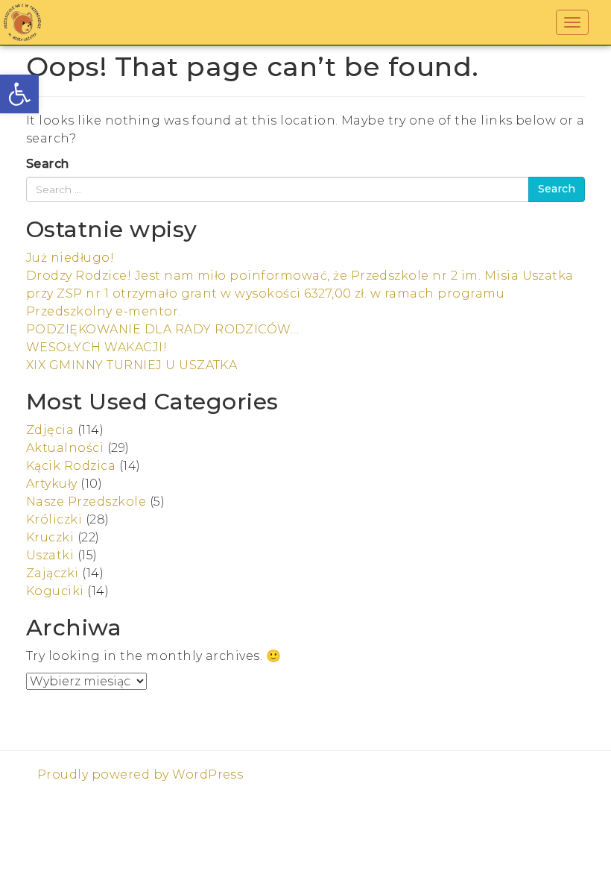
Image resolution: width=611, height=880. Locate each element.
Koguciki (55, 591)
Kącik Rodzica (70, 466)
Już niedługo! (70, 258)
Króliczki (54, 519)
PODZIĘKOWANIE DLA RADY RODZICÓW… (162, 329)
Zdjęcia (50, 430)
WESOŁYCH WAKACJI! (96, 347)
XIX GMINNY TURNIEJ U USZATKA (131, 365)
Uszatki (50, 555)
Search (47, 164)
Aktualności (65, 448)
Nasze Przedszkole (86, 501)
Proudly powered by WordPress (140, 774)
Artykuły (51, 484)
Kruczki (50, 537)
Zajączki (52, 573)
